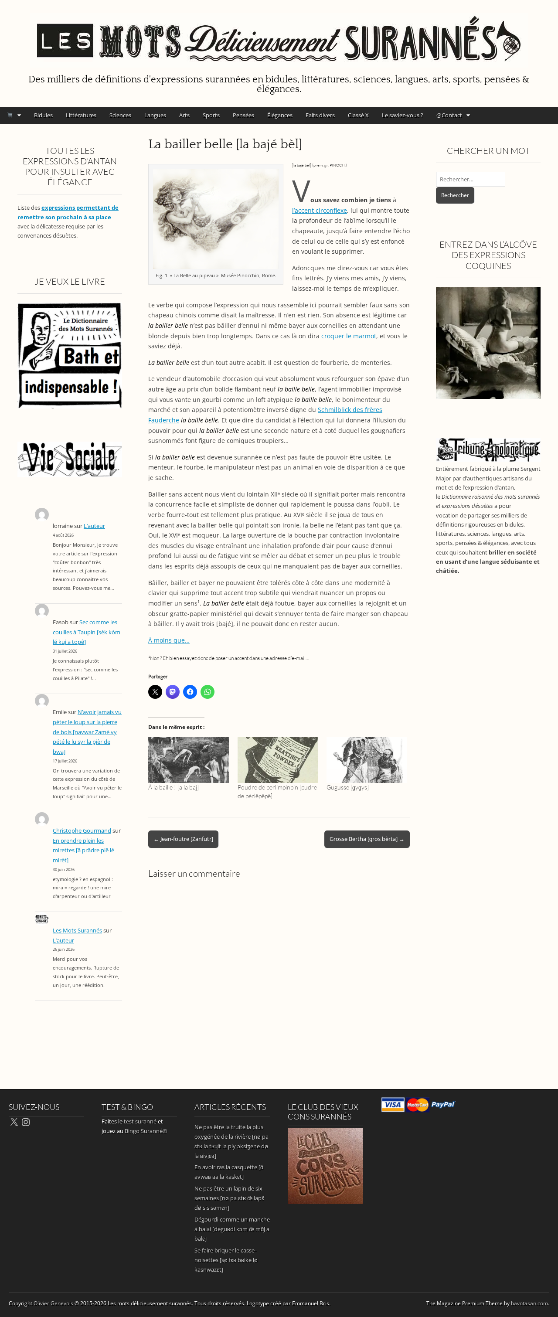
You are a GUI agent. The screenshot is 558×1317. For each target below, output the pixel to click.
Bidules (43, 115)
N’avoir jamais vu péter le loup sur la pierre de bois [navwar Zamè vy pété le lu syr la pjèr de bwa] (87, 731)
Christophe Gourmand (82, 830)
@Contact (449, 115)
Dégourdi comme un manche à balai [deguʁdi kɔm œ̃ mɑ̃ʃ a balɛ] (232, 1228)
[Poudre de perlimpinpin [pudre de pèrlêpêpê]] (278, 760)
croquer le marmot (348, 336)
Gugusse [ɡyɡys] (348, 787)
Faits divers (320, 115)
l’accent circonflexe (319, 210)
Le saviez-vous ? (402, 115)
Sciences (120, 115)
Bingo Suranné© (146, 1131)
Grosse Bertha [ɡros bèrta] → (367, 839)
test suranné (140, 1121)
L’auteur (94, 526)
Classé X (358, 115)
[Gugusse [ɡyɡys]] (367, 760)
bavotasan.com (529, 1303)
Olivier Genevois (53, 1303)
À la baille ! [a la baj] (173, 787)
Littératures (81, 115)
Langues (155, 115)
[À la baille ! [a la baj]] (188, 760)
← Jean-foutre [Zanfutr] (183, 839)
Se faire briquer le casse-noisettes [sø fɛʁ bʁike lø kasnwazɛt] (226, 1259)
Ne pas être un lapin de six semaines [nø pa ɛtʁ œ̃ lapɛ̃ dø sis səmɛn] (229, 1198)
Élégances (280, 115)
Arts (184, 115)
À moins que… (169, 640)
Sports (211, 115)
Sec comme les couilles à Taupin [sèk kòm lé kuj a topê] (86, 632)
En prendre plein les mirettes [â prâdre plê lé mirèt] (83, 850)
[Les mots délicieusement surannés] (279, 35)
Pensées (243, 115)
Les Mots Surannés (77, 930)
